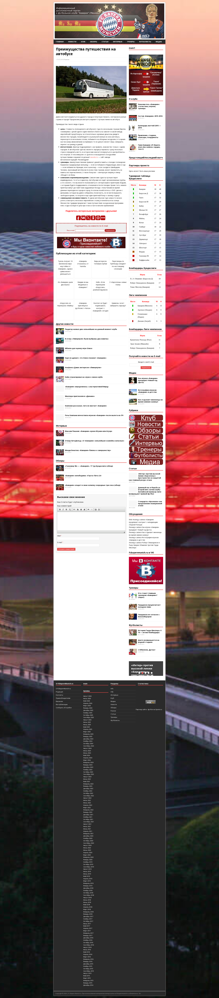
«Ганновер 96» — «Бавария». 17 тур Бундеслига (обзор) (89, 466)
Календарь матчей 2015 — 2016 (149, 127)
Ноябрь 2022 (87, 791)
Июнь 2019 (87, 874)
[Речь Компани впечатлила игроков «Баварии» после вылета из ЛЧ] (60, 419)
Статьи (105, 42)
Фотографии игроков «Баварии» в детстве (147, 391)
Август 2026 (87, 696)
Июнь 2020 (87, 850)
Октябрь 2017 (88, 921)
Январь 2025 (87, 736)
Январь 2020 (87, 860)
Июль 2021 (87, 826)
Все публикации (62, 704)
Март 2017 (87, 931)
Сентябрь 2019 (88, 867)
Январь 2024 (87, 765)
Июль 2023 (87, 779)
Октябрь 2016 (88, 942)
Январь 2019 (87, 886)
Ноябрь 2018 (87, 890)
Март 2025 (87, 732)
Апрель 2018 (87, 907)
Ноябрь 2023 (87, 770)
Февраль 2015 (88, 980)
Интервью (117, 42)
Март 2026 (87, 706)
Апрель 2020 (87, 852)
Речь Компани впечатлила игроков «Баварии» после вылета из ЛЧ (94, 415)
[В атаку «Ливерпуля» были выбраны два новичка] (60, 342)
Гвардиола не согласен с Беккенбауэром (149, 615)
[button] (59, 509)
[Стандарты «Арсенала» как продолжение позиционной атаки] (133, 505)
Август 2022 (87, 798)
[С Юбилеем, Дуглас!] (133, 653)
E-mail (59, 542)
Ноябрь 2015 (87, 966)
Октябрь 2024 (88, 743)
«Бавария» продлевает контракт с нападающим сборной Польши (143, 522)
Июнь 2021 (87, 829)
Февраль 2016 (88, 959)
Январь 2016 (87, 961)
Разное (66, 59)
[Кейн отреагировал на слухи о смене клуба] (60, 381)
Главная (60, 42)
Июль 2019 (87, 871)
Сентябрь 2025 (88, 717)
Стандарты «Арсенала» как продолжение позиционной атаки (150, 503)
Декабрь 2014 (88, 985)
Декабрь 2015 (88, 964)
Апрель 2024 (87, 758)
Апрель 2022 (87, 805)
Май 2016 (86, 952)
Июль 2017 (87, 924)
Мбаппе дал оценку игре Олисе (78, 348)
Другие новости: (65, 324)
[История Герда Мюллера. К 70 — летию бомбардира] (133, 634)
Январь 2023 (87, 786)
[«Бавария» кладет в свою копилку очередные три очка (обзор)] (60, 489)
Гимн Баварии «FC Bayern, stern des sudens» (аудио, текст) (149, 147)
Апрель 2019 (87, 879)
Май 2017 (86, 926)
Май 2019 (86, 876)
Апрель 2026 (87, 703)
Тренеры (130, 42)
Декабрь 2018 (88, 888)
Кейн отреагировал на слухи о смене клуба (84, 377)
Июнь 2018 (87, 902)
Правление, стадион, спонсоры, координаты (148, 136)
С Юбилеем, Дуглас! (146, 650)
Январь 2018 (87, 914)
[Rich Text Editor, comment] (91, 521)
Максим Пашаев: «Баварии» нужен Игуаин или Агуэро (88, 431)
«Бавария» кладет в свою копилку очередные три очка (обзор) (92, 485)
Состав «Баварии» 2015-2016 (150, 116)
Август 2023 (87, 777)
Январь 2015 (87, 983)
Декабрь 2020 (88, 836)
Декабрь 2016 (88, 938)
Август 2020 (87, 845)
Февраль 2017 (88, 933)
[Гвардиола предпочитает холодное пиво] (133, 608)
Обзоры (93, 42)
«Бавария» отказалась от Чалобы (83, 263)
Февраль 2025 (88, 734)
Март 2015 (87, 978)
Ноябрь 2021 (87, 817)
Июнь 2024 (87, 753)
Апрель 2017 (87, 928)
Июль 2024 (87, 751)
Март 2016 (87, 957)
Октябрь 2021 (88, 819)
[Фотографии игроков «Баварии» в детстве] (133, 394)
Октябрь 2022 (88, 793)
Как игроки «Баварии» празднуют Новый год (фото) (148, 380)
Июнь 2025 (87, 725)
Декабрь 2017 (88, 916)
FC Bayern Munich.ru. (75, 993)
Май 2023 (86, 781)
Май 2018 (86, 905)
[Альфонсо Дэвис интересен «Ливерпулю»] (60, 371)
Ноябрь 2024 (87, 741)
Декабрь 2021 (88, 815)
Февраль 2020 (88, 857)
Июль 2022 (87, 800)
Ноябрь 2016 (87, 940)
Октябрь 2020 (88, 841)
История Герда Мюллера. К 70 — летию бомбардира (150, 631)
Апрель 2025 (87, 729)
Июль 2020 (87, 848)
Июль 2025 (87, 722)
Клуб (83, 42)
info (112, 689)
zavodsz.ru (94, 157)
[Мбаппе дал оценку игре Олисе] (60, 352)
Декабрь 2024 (88, 739)
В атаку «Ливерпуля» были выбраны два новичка (86, 339)
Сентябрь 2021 (88, 822)
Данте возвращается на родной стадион (148, 641)
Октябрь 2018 (88, 893)
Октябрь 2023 (88, 772)
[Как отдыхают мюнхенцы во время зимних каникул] (133, 403)
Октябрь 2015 (88, 969)
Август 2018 (87, 897)
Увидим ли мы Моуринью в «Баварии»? (82, 284)
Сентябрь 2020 (88, 843)
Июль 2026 (87, 698)
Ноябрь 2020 (87, 838)
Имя (58, 536)
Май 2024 (86, 755)
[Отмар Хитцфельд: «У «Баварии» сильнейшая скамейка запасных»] (60, 444)
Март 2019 (87, 881)
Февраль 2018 (88, 912)
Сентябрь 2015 (88, 971)
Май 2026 (86, 701)
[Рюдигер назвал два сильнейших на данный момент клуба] (60, 333)
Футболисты (145, 42)
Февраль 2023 (88, 784)
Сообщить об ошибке (64, 708)
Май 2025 (86, 727)
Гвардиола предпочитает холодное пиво (149, 606)
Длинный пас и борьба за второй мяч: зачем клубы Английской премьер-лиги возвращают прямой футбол (145, 490)
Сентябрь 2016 (88, 945)
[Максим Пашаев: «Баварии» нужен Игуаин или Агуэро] (60, 435)
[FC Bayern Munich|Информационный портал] (109, 37)
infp (112, 692)
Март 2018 (87, 909)
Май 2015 (86, 976)
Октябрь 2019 (88, 864)
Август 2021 (87, 824)
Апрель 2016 (87, 954)
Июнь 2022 (87, 803)
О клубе (133, 99)
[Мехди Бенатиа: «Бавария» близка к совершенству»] (60, 454)
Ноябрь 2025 (87, 713)
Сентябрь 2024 (88, 746)
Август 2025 (87, 720)
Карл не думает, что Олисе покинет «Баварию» (85, 358)
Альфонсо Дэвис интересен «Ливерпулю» (83, 367)
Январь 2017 (87, 935)
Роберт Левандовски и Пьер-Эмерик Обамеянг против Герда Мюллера (144, 545)
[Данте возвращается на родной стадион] (133, 644)
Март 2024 (87, 760)
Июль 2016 (87, 950)
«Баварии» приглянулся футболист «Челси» (82, 305)
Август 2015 (87, 973)
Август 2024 (87, 748)
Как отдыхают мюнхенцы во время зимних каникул (150, 401)
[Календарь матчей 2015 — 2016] (133, 129)
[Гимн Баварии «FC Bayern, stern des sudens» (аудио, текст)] (133, 149)
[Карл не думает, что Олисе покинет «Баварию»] (60, 362)
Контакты (59, 695)
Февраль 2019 (88, 883)
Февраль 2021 (88, 833)
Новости (72, 42)
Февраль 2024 (88, 762)
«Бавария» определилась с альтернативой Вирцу (86, 387)
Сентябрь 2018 (88, 895)
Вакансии (59, 701)
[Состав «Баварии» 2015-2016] (133, 120)
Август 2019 (87, 869)
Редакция (59, 692)
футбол (150, 709)
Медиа (159, 42)
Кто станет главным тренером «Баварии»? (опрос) (147, 595)
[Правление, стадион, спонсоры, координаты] (133, 139)
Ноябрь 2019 (87, 862)
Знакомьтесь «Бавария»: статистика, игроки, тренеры (149, 106)
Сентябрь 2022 (88, 796)
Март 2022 (87, 807)
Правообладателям (63, 698)
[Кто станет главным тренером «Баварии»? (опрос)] (133, 597)
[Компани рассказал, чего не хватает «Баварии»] (60, 409)
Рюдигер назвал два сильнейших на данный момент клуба (91, 329)
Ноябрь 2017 (87, 919)
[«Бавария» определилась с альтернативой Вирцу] (60, 390)
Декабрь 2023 (88, 767)
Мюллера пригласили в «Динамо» (80, 396)
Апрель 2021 (87, 831)
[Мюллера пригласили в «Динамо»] (60, 400)
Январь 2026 (87, 708)
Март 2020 (87, 855)
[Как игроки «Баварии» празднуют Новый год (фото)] (133, 382)
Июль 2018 (87, 900)
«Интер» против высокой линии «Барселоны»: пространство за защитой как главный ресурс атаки (145, 477)
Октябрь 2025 (88, 715)
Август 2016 (87, 947)
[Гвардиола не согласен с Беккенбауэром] (133, 618)
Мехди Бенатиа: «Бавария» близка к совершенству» (88, 450)
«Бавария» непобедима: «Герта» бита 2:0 (83, 476)
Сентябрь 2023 (88, 774)
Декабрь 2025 (88, 710)
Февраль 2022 (88, 810)
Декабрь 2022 (88, 788)
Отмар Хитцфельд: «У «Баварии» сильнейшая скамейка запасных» (94, 441)
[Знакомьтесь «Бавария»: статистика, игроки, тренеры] (133, 108)
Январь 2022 (87, 812)
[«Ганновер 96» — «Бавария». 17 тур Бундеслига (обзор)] (60, 470)
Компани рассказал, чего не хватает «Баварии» (86, 406)
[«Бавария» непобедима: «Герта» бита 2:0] (60, 479)
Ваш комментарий (64, 506)
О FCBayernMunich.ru (63, 689)
